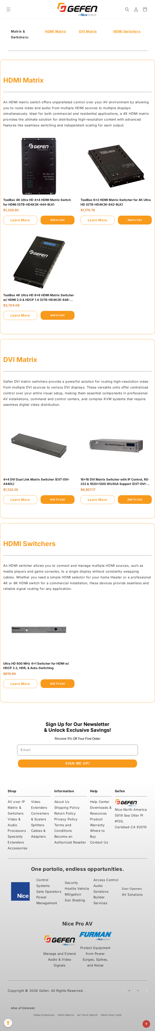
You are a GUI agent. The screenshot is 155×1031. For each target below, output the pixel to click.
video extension (44, 1015)
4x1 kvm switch (87, 1015)
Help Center (100, 802)
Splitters (37, 825)
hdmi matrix (66, 1015)
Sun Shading (75, 900)
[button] (8, 9)
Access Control (105, 880)
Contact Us (99, 842)
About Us (61, 802)
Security (71, 883)
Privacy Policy (66, 819)
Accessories (17, 848)
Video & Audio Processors (17, 825)
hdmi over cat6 (111, 1015)
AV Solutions (132, 895)
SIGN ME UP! (77, 763)
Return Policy (65, 813)
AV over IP (16, 802)
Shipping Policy (67, 808)
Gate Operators (48, 892)
